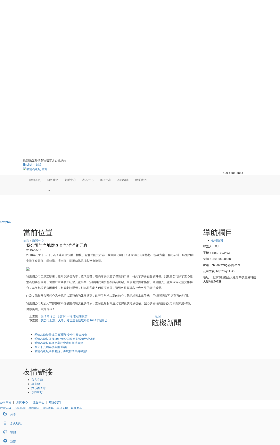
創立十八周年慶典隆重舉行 (51, 347)
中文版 (37, 164)
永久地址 (16, 423)
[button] (52, 190)
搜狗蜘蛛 (48, 408)
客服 (13, 432)
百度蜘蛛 (5, 408)
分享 (13, 414)
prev (8, 222)
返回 (158, 316)
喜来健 (35, 384)
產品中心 (88, 180)
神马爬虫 (76, 408)
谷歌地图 (20, 408)
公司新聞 (217, 240)
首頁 (26, 240)
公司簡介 (5, 402)
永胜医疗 (37, 392)
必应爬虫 (34, 408)
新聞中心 (70, 180)
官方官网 (37, 380)
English (28, 164)
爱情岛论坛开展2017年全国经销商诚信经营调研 (65, 339)
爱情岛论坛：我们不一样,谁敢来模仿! (64, 316)
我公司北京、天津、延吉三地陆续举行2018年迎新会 (74, 320)
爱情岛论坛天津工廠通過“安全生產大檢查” (61, 334)
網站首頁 (35, 180)
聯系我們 (141, 180)
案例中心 (105, 180)
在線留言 (123, 180)
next (3, 222)
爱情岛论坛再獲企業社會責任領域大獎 (58, 343)
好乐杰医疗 (38, 388)
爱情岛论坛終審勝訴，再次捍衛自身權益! (60, 351)
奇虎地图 (62, 408)
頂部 (13, 441)
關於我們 (52, 180)
